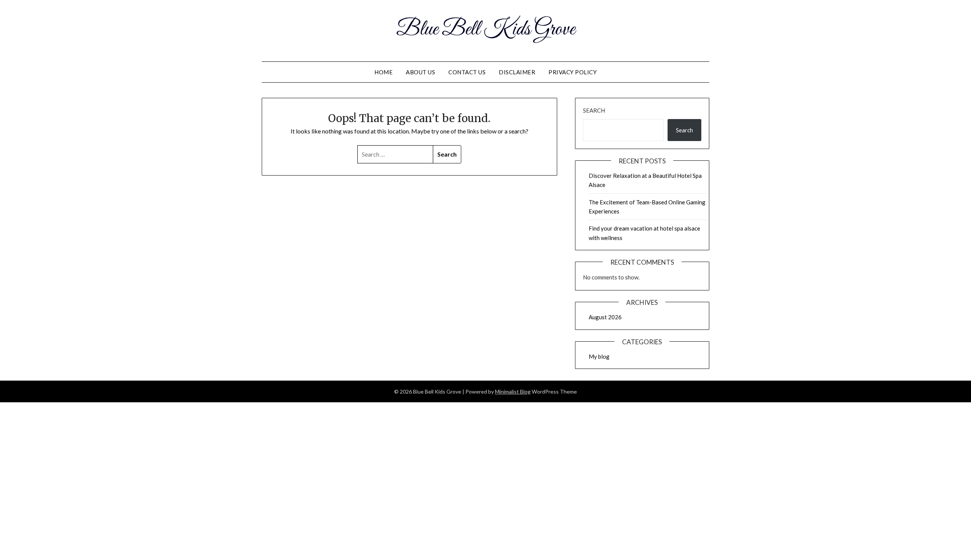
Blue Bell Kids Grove (485, 29)
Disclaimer (517, 72)
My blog (599, 356)
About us (420, 72)
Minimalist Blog (513, 391)
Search (594, 110)
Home (383, 72)
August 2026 (605, 317)
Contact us (467, 72)
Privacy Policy (572, 72)
